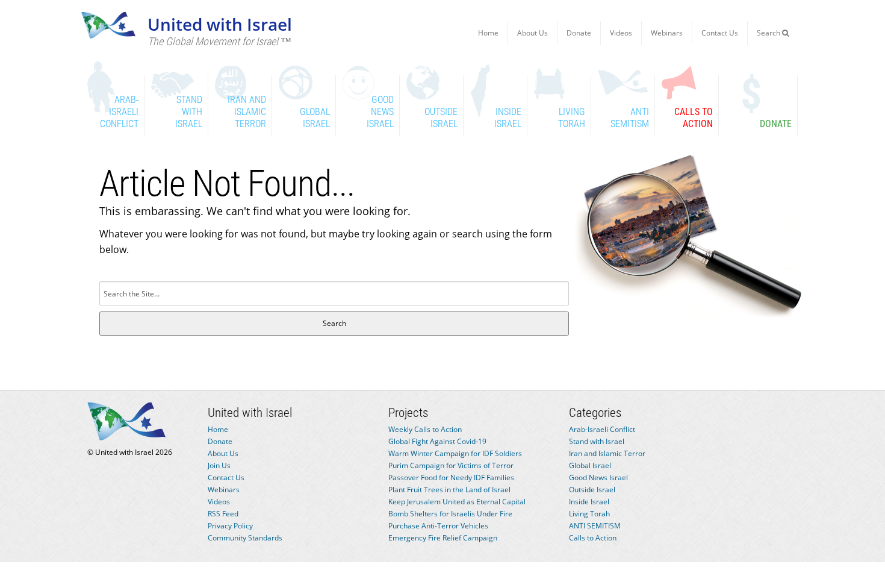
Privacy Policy (230, 526)
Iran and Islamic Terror (607, 453)
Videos (621, 33)
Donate (579, 33)
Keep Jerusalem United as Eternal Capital (457, 501)
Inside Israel (589, 501)
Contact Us (719, 33)
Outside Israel (592, 489)
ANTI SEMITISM (595, 526)
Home (488, 33)
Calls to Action (592, 538)
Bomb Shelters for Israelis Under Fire (450, 514)
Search (769, 33)
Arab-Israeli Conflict (602, 429)
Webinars (667, 33)
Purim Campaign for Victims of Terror (451, 465)
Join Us (219, 465)
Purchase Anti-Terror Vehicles (438, 526)
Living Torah (589, 514)
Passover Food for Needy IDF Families (451, 477)
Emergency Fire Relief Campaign (442, 538)
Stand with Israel (596, 441)
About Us (532, 33)
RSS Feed (223, 514)
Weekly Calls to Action (425, 429)
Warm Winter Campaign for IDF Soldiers (455, 453)
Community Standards (245, 538)
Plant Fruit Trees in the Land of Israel (449, 489)
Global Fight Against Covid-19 (437, 441)
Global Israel (590, 465)
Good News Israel (598, 477)
